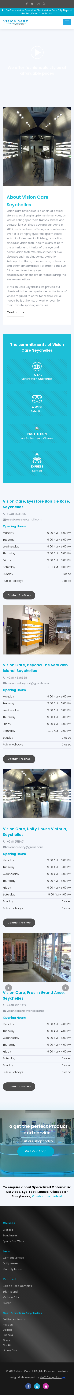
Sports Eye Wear (13, 1142)
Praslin (7, 1204)
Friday (7, 560)
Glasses (8, 1131)
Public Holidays (13, 581)
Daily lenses (10, 1165)
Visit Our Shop (35, 1053)
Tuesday (8, 540)
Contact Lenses (13, 1159)
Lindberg (8, 1236)
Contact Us (15, 312)
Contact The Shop (19, 595)
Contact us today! (47, 1098)
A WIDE (37, 407)
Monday (8, 533)
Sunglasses (10, 1137)
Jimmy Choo (10, 1252)
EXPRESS (37, 466)
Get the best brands (14, 1221)
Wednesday (11, 546)
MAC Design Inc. (51, 1279)
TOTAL (37, 375)
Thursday (9, 553)
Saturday (9, 567)
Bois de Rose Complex (17, 1187)
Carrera (7, 1231)
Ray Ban (8, 1226)
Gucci (6, 1241)
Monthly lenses (13, 1171)
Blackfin (7, 1246)
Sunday (8, 574)
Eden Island (10, 1193)
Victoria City (11, 1199)
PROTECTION (37, 434)
